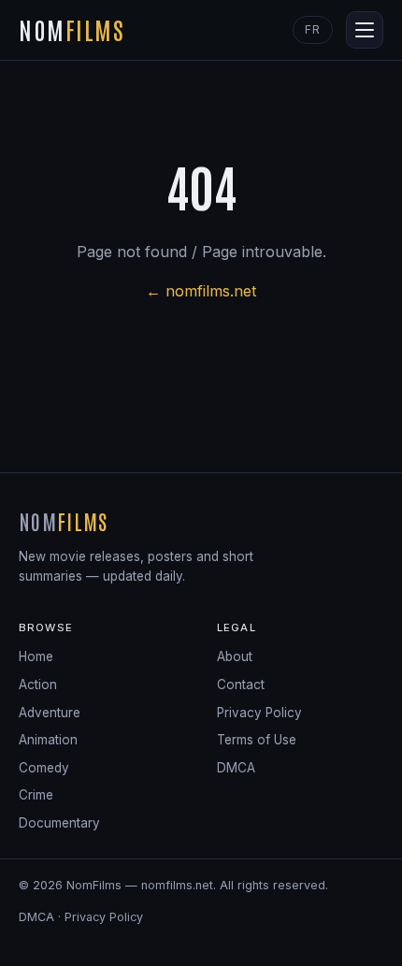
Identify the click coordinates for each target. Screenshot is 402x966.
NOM (72, 29)
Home (36, 656)
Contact (241, 684)
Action (38, 684)
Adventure (49, 712)
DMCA (236, 767)
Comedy (44, 767)
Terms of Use (256, 739)
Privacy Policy (259, 712)
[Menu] (364, 30)
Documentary (59, 822)
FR (313, 29)
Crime (36, 794)
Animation (48, 739)
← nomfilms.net (201, 290)
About (234, 656)
